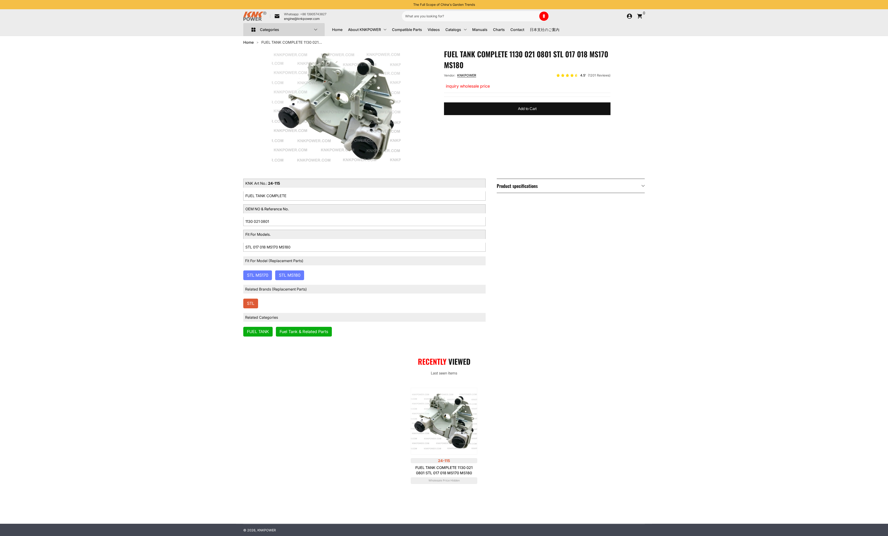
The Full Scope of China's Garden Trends (444, 4)
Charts (499, 29)
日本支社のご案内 (544, 29)
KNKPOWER (466, 75)
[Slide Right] (478, 4)
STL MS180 (289, 275)
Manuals (479, 29)
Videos (434, 29)
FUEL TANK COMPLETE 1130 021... (291, 42)
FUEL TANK (258, 331)
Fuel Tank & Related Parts (304, 331)
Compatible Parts (407, 29)
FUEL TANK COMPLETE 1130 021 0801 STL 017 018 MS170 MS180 (444, 470)
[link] (298, 16)
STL (250, 303)
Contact (517, 29)
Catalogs (453, 29)
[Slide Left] (409, 4)
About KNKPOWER (364, 29)
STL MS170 (257, 275)
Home (337, 29)
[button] (544, 16)
